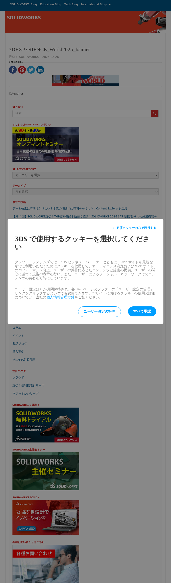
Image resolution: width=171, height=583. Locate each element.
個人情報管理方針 (60, 297)
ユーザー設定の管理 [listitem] (99, 311)
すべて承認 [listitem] (142, 311)
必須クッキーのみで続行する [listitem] (136, 227)
